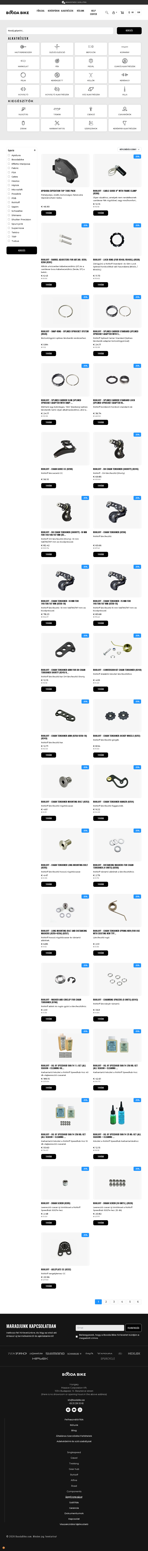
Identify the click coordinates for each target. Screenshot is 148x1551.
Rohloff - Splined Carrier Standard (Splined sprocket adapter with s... (115, 332)
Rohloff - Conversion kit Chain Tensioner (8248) (117, 669)
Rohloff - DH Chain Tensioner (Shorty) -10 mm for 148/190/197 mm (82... (64, 533)
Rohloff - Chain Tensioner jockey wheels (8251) (116, 735)
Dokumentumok (74, 1513)
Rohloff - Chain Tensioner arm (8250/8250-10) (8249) (64, 737)
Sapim (15, 206)
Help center (93, 12)
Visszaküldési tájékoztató (74, 1524)
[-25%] (117, 170)
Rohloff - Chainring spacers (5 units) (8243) (115, 999)
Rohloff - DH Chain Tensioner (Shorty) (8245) (115, 469)
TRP (14, 236)
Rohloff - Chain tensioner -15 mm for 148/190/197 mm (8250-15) (112, 602)
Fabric (15, 168)
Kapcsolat (74, 1518)
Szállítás (74, 1502)
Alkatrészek (67, 10)
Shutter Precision (21, 219)
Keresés (129, 30)
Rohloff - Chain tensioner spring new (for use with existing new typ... (116, 932)
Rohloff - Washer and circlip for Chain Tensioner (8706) (61, 1000)
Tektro (15, 232)
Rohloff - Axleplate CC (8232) (56, 1269)
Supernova (18, 228)
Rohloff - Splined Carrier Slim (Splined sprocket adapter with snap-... (61, 401)
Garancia (74, 1508)
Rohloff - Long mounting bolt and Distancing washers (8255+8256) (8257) (64, 932)
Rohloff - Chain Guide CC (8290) (57, 469)
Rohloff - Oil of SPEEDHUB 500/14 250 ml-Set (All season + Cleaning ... (115, 1066)
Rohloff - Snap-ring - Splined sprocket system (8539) (65, 332)
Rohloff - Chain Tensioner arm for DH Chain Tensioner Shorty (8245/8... (63, 671)
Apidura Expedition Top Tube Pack (58, 190)
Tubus (15, 241)
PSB (14, 198)
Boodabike (18, 159)
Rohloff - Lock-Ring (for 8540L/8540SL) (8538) (116, 259)
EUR (138, 12)
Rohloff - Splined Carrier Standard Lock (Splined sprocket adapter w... (114, 401)
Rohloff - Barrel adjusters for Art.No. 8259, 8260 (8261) (64, 260)
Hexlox (15, 181)
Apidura (16, 155)
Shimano (16, 215)
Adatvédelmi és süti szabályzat (74, 1441)
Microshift (17, 189)
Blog (74, 1430)
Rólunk (80, 10)
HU (132, 12)
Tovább (49, 212)
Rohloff (16, 202)
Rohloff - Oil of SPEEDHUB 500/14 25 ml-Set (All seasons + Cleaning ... (117, 1135)
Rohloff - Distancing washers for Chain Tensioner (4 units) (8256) (113, 866)
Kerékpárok (54, 10)
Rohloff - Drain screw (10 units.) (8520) (113, 1203)
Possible (16, 193)
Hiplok (15, 185)
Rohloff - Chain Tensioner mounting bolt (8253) (65, 801)
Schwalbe (17, 211)
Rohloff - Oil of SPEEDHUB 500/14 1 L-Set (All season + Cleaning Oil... (63, 1066)
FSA (14, 172)
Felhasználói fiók (74, 1419)
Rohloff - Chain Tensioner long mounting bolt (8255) (64, 866)
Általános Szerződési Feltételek (74, 1436)
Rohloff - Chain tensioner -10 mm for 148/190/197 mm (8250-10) (60, 602)
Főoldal (41, 10)
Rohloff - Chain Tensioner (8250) (109, 532)
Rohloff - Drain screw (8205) (55, 1203)
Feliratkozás (133, 1327)
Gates (15, 176)
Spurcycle (17, 223)
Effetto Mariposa (21, 163)
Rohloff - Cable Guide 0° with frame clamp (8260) (115, 192)
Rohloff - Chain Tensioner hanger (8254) (113, 801)
